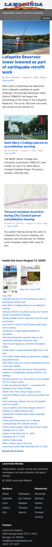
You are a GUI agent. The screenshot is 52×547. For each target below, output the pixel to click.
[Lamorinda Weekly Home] (23, 4)
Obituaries (24, 493)
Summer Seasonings (12, 440)
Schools (23, 507)
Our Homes (25, 498)
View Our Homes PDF (29, 289)
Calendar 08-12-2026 (13, 430)
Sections (46, 18)
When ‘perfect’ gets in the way (17, 443)
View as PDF (8, 80)
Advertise (40, 493)
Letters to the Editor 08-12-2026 (18, 433)
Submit (38, 503)
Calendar (7, 498)
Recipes (23, 503)
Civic (5, 503)
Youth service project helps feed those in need (25, 427)
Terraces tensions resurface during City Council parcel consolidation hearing (24, 215)
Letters (6, 507)
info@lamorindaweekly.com (17, 540)
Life (4, 512)
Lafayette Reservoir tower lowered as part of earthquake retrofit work (24, 64)
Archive (39, 516)
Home (5, 493)
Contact (39, 512)
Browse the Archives (13, 451)
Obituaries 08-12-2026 (13, 436)
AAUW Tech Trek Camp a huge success (21, 391)
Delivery (39, 498)
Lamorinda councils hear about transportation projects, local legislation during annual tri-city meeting (24, 372)
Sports (22, 512)
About (38, 507)
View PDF (7, 296)
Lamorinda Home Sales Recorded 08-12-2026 (25, 446)
